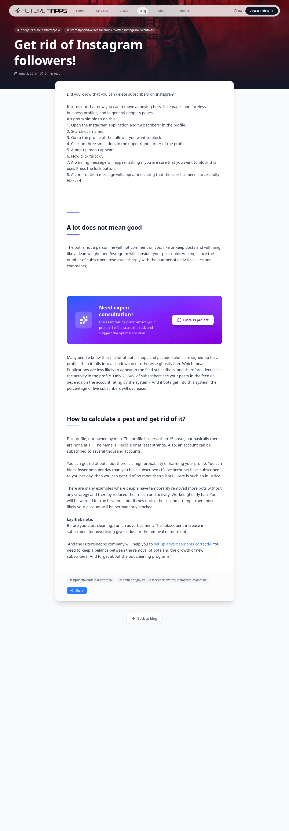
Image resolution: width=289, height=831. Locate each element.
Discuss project (196, 320)
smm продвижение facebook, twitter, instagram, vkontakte (112, 30)
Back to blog (147, 618)
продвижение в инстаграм (40, 30)
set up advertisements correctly (182, 544)
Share (79, 590)
